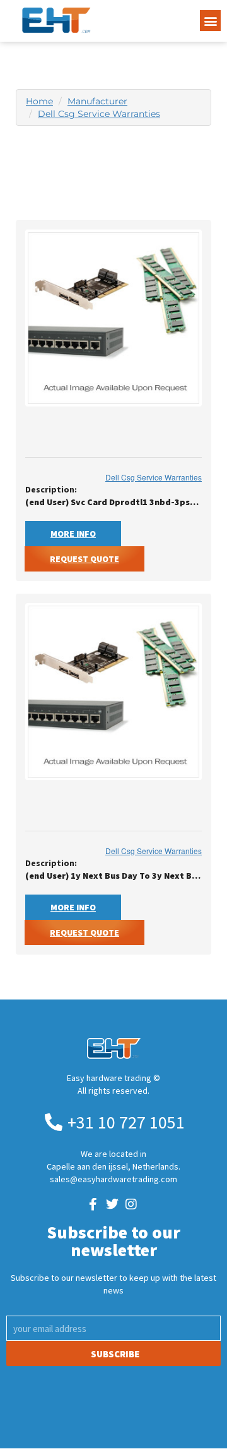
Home (39, 101)
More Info (73, 533)
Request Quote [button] (84, 559)
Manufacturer (97, 101)
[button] (210, 20)
